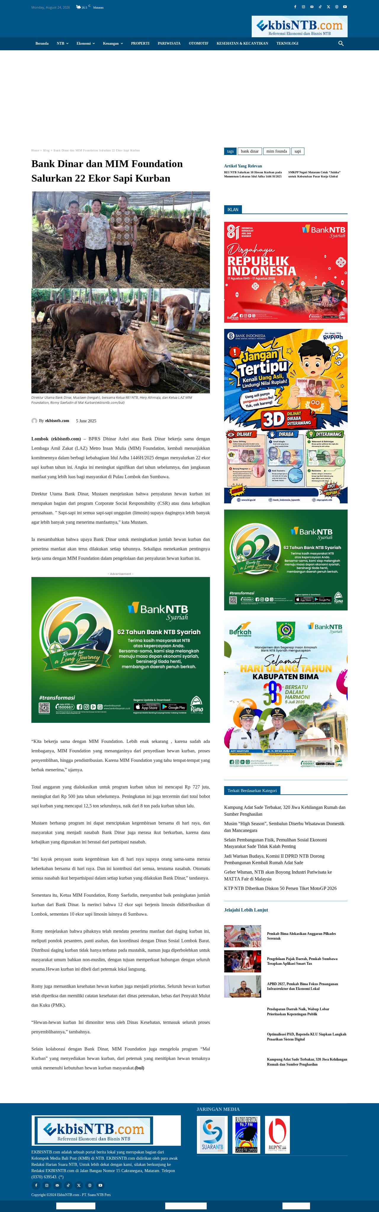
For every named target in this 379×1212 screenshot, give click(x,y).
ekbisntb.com (57, 420)
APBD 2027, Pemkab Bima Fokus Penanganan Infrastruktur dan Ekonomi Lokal (302, 986)
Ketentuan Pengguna (75, 1206)
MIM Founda (276, 151)
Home (35, 150)
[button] (341, 43)
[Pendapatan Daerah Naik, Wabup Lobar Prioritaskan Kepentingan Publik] (242, 1012)
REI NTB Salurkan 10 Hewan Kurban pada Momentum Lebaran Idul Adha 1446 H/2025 (253, 174)
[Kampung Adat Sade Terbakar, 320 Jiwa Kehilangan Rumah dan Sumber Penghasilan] (242, 1062)
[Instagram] (303, 7)
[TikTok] (320, 7)
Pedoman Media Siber (186, 1206)
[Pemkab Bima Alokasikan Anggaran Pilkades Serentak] (242, 936)
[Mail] (311, 7)
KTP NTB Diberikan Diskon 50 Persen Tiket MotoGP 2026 (280, 888)
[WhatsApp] (149, 420)
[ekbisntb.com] (35, 421)
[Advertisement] (189, 94)
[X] (328, 7)
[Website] (336, 7)
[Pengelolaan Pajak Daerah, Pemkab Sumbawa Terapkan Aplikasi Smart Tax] (242, 961)
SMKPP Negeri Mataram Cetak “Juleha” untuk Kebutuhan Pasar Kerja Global (314, 174)
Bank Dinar (250, 151)
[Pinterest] (135, 420)
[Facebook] (295, 7)
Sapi (298, 151)
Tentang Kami (296, 1206)
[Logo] (300, 26)
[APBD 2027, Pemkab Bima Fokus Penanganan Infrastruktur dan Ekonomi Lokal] (242, 986)
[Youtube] (345, 7)
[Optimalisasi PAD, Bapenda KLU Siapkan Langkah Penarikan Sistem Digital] (242, 1037)
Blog (46, 150)
